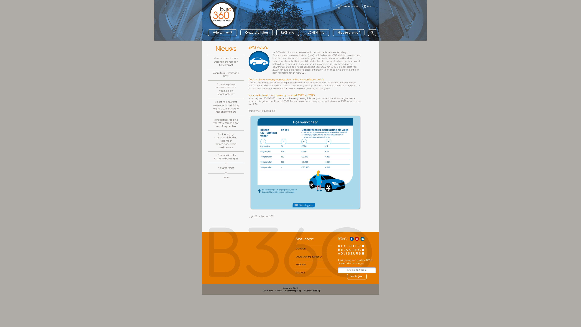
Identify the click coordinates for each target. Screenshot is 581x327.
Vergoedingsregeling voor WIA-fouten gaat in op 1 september (226, 123)
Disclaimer (268, 291)
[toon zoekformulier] (372, 32)
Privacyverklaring (312, 291)
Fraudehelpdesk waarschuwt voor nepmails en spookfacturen (226, 89)
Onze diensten (256, 32)
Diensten (301, 248)
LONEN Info (315, 32)
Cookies (278, 291)
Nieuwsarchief (349, 32)
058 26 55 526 (350, 6)
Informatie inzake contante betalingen (226, 157)
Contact (300, 272)
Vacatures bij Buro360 (309, 256)
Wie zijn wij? (222, 32)
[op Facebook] (352, 239)
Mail (369, 6)
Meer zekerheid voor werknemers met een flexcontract (226, 61)
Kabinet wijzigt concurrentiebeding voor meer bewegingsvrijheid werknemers (226, 141)
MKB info (287, 32)
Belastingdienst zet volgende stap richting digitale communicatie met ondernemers (226, 107)
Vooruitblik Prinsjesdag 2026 (226, 75)
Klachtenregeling (293, 291)
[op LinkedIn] (362, 239)
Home (226, 177)
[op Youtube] (357, 239)
